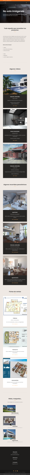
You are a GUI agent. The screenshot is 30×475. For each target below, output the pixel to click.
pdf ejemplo (15, 354)
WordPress (23, 472)
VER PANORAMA (15, 219)
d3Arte (9, 472)
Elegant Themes (15, 472)
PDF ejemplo (15, 385)
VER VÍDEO (15, 105)
